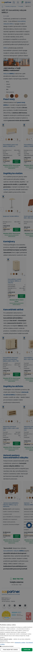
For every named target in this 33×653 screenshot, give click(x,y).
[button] (16, 646)
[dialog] (16, 637)
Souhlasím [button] (27, 649)
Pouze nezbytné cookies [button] (10, 649)
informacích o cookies (20, 642)
